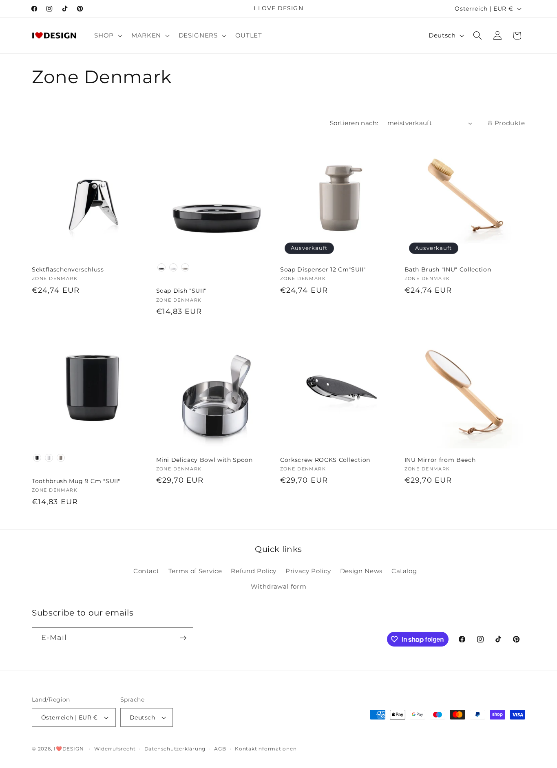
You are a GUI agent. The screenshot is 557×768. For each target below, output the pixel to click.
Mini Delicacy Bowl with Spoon (204, 459)
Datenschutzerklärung (175, 749)
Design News (361, 571)
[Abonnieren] (183, 638)
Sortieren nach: (354, 123)
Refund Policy (253, 571)
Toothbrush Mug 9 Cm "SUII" (76, 481)
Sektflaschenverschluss (68, 269)
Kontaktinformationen (265, 749)
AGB (220, 749)
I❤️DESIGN (69, 749)
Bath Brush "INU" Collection (447, 269)
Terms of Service (195, 571)
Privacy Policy (308, 571)
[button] (107, 35)
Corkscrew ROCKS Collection (325, 459)
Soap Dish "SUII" (181, 290)
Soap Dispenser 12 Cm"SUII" (323, 269)
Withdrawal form (279, 586)
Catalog (404, 571)
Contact (146, 571)
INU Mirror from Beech (440, 459)
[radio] (161, 267)
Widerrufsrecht (115, 749)
